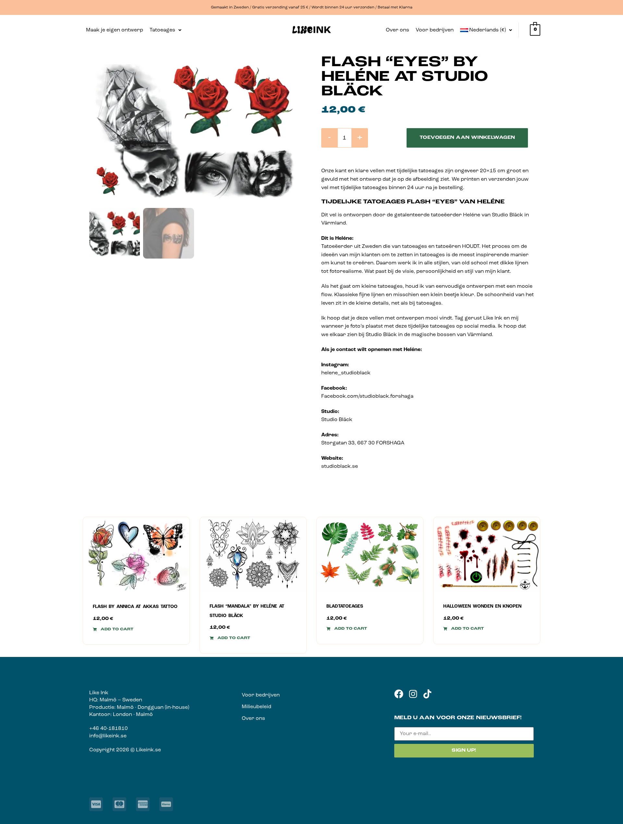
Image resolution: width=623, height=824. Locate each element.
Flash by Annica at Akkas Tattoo (135, 606)
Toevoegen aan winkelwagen (467, 137)
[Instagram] (413, 693)
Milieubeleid (256, 706)
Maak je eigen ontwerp (114, 30)
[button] (165, 30)
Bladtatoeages (344, 606)
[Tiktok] (427, 693)
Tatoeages (162, 30)
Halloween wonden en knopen (482, 606)
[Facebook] (398, 693)
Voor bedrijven (435, 30)
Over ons (397, 30)
